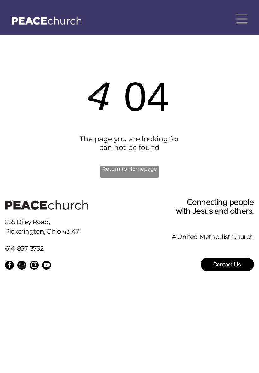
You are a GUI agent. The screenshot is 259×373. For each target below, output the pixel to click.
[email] (21, 266)
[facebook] (9, 266)
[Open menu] (242, 19)
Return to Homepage (129, 169)
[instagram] (34, 266)
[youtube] (46, 266)
